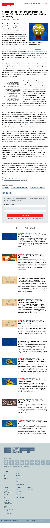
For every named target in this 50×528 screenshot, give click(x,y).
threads (48, 462)
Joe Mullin (29, 254)
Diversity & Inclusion (20, 484)
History (17, 478)
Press (5, 479)
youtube (27, 462)
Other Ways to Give (8, 513)
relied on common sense (30, 122)
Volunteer (18, 475)
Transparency (7, 494)
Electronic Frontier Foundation (8, 4)
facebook (11, 462)
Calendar (17, 473)
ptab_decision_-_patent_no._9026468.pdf (15, 180)
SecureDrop (14, 57)
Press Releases (19, 491)
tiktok (43, 462)
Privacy (5, 491)
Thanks (40, 520)
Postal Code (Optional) (9, 204)
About (25, 3)
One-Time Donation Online (8, 506)
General (5, 473)
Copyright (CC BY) (6, 520)
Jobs (17, 481)
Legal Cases (18, 494)
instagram (17, 462)
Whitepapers (18, 495)
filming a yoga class (13, 126)
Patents (6, 187)
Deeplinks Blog (21, 233)
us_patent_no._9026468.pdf (11, 178)
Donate (45, 3)
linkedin (37, 462)
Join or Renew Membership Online (8, 503)
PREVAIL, (32, 426)
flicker (32, 462)
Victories (17, 476)
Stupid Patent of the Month (19, 187)
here (27, 163)
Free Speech (6, 489)
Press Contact (30, 489)
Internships (18, 479)
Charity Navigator (24, 466)
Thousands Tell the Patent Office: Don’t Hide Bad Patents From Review (31, 279)
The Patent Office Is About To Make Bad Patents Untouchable (31, 322)
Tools (42, 3)
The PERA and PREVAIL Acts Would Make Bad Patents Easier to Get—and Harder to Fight (32, 361)
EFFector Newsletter (20, 497)
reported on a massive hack (26, 53)
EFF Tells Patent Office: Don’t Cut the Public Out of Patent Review (31, 301)
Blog (17, 489)
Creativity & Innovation (37, 187)
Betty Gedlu (30, 233)
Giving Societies (7, 507)
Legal (5, 475)
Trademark (16, 520)
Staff (17, 482)
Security (5, 476)
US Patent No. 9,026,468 (18, 36)
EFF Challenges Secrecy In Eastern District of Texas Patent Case (32, 235)
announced (38, 49)
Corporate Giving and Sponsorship (8, 510)
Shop (5, 511)
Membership (6, 478)
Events (17, 492)
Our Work (33, 3)
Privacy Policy (30, 520)
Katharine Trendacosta (33, 338)
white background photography (28, 126)
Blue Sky (22, 462)
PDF (19, 137)
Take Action (37, 3)
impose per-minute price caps (37, 51)
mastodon (6, 462)
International (6, 495)
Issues (28, 3)
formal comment (34, 304)
